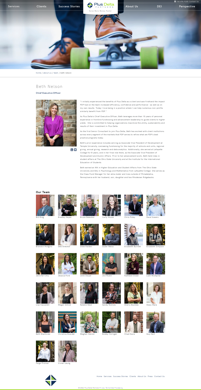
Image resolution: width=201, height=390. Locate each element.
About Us (132, 6)
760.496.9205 (182, 1)
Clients (42, 6)
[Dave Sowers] (155, 205)
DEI (159, 6)
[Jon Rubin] (111, 263)
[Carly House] (111, 205)
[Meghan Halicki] (89, 321)
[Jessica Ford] (67, 263)
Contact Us (159, 376)
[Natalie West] (89, 292)
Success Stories (69, 6)
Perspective (187, 6)
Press (150, 376)
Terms (108, 388)
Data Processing (117, 388)
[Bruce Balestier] (89, 205)
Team (56, 72)
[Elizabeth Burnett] (133, 234)
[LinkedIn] (175, 1)
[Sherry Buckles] (133, 292)
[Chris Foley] (133, 205)
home (38, 72)
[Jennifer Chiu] (45, 263)
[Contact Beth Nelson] (75, 150)
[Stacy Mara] (155, 292)
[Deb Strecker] (67, 234)
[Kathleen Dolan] (133, 263)
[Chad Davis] (133, 321)
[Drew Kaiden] (89, 234)
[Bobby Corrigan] (111, 321)
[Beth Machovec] (45, 321)
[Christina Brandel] (67, 321)
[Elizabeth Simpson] (155, 234)
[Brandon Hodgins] (45, 234)
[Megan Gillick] (67, 292)
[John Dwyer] (89, 263)
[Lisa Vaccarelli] (45, 292)
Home (99, 376)
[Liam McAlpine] (155, 263)
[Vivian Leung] (67, 351)
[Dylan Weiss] (111, 234)
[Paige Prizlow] (45, 351)
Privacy (102, 388)
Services (14, 6)
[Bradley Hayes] (67, 205)
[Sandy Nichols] (111, 292)
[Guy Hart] (155, 321)
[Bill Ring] (45, 205)
